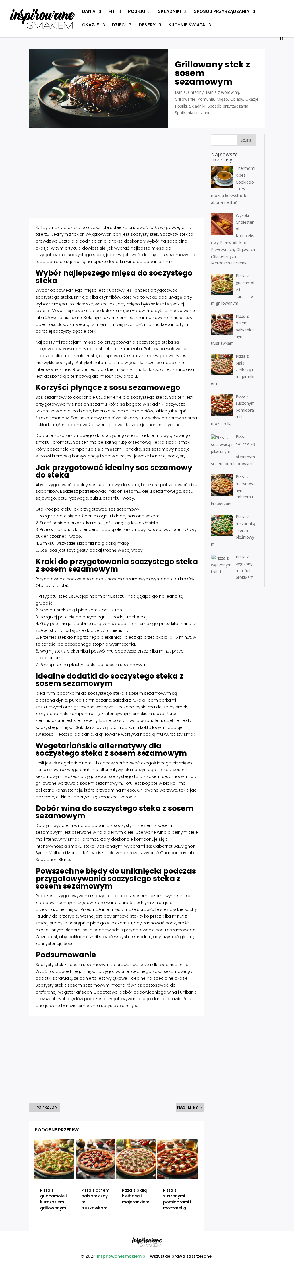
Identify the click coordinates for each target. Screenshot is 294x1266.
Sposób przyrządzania (221, 11)
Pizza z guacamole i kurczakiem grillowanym (53, 1199)
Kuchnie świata (187, 25)
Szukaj (247, 140)
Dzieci (119, 25)
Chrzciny (196, 92)
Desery (147, 25)
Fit (112, 11)
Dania (89, 11)
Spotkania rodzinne (192, 112)
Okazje (90, 25)
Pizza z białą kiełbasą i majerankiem (135, 1196)
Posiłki (136, 11)
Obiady (236, 99)
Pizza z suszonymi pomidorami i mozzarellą (177, 1199)
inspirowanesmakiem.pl (121, 1256)
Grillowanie (185, 99)
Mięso (222, 99)
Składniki (169, 11)
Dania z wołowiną (222, 92)
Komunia (206, 99)
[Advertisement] (116, 174)
